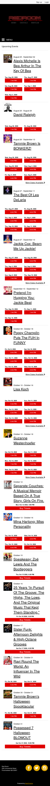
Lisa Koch (21, 389)
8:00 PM (13, 212)
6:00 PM (13, 539)
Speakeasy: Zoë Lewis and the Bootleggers (26, 564)
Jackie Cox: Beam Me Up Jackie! (27, 246)
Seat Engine (29, 783)
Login (47, 2)
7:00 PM (13, 80)
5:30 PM (13, 404)
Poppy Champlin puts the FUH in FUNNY (26, 337)
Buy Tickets (25, 508)
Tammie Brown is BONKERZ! (26, 146)
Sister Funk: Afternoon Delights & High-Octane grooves (28, 636)
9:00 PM (13, 160)
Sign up (39, 2)
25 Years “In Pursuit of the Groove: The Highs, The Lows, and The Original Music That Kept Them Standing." (28, 600)
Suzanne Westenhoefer (24, 440)
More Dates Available (35, 182)
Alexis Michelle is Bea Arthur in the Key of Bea (27, 65)
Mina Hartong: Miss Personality (28, 524)
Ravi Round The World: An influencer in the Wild (26, 669)
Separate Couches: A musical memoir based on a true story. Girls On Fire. (28, 493)
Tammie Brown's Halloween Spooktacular (26, 701)
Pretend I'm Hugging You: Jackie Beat (24, 297)
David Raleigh (24, 114)
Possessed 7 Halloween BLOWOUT (23, 732)
